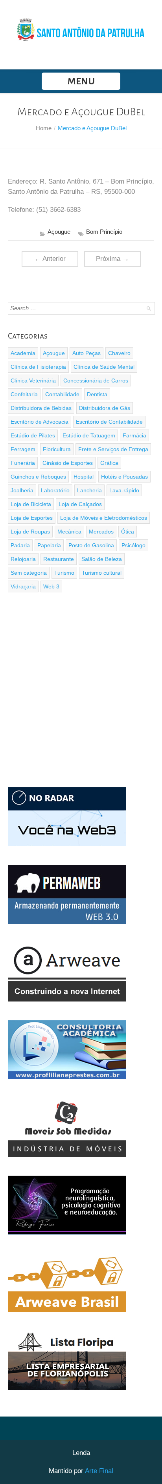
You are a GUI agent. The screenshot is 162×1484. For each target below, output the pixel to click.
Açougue (59, 231)
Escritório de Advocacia (39, 422)
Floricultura (57, 449)
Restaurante (58, 559)
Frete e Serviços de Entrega (113, 449)
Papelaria (49, 545)
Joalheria (22, 490)
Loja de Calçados (80, 504)
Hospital (84, 476)
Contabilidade (62, 394)
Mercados (101, 531)
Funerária (23, 463)
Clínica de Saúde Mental (104, 367)
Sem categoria (29, 573)
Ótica (127, 531)
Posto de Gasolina (91, 545)
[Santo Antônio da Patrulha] (81, 29)
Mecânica (69, 531)
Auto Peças (86, 353)
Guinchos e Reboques (38, 476)
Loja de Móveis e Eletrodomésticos (103, 518)
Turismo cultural (102, 573)
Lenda (81, 1453)
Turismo (64, 573)
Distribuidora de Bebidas (41, 408)
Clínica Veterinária (33, 380)
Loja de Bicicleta (31, 504)
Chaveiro (119, 353)
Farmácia (134, 435)
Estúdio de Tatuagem (89, 435)
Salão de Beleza (101, 559)
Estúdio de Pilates (33, 435)
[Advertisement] (81, 691)
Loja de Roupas (30, 531)
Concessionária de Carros (95, 380)
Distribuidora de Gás (104, 408)
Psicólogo (133, 545)
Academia (23, 353)
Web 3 (51, 586)
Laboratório (55, 490)
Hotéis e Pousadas (124, 476)
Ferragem (23, 449)
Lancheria (89, 490)
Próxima (112, 258)
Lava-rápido (124, 490)
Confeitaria (24, 394)
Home (44, 128)
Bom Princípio (104, 231)
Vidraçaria (23, 586)
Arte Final (99, 1471)
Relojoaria (23, 559)
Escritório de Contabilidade (109, 422)
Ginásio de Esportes (67, 463)
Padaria (20, 545)
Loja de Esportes (32, 518)
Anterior (50, 258)
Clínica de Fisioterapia (38, 367)
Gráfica (109, 463)
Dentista (97, 394)
